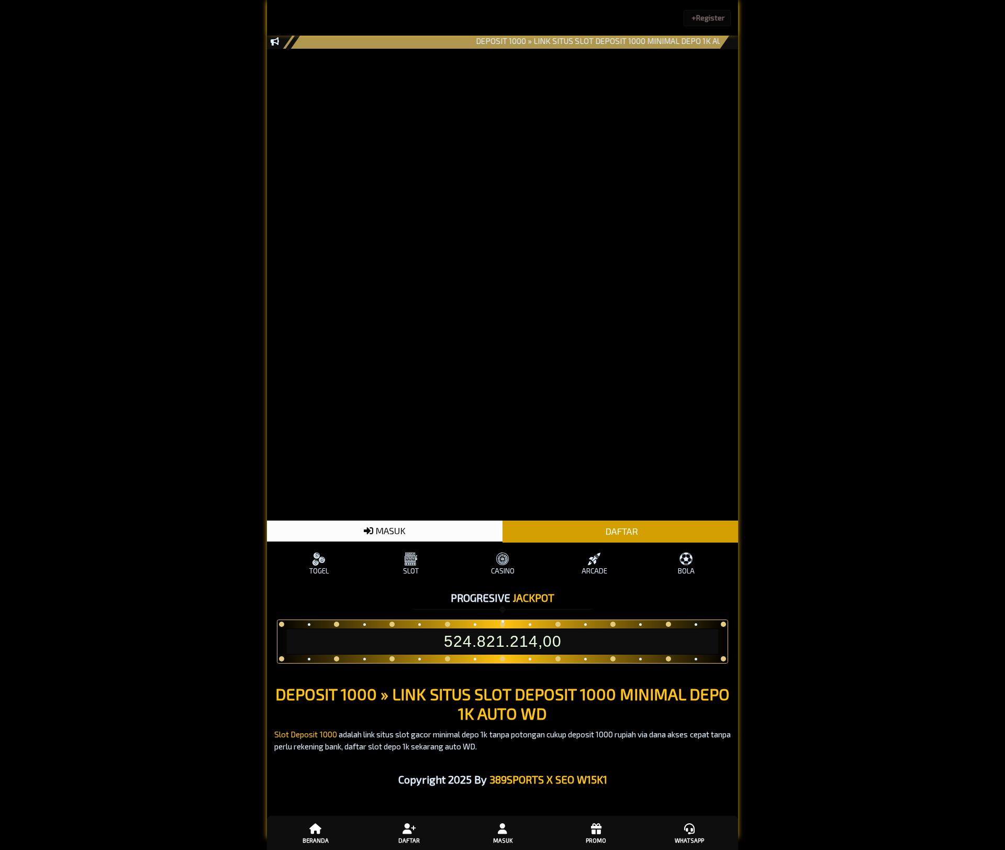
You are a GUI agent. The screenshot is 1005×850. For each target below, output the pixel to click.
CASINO (503, 571)
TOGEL (319, 571)
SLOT (411, 571)
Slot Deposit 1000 (305, 734)
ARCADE (594, 571)
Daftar (409, 840)
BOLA (686, 571)
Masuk (502, 840)
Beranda (316, 840)
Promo (596, 840)
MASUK (389, 530)
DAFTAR (620, 531)
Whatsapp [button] (689, 840)
